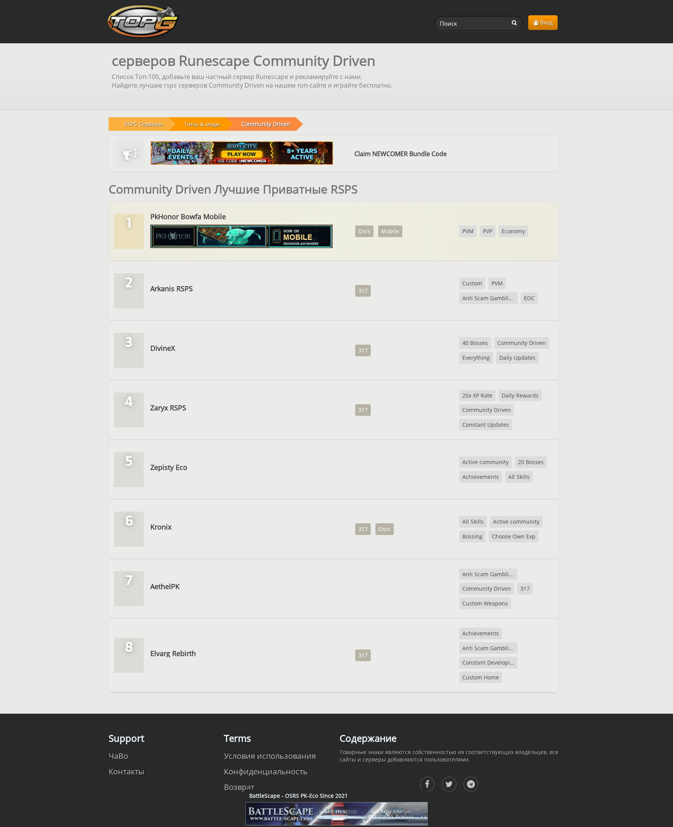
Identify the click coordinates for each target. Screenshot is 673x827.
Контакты (126, 771)
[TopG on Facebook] (427, 784)
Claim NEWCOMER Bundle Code (400, 154)
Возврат (239, 787)
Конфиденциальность (266, 771)
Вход (546, 22)
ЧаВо (118, 756)
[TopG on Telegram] (471, 784)
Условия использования (270, 756)
